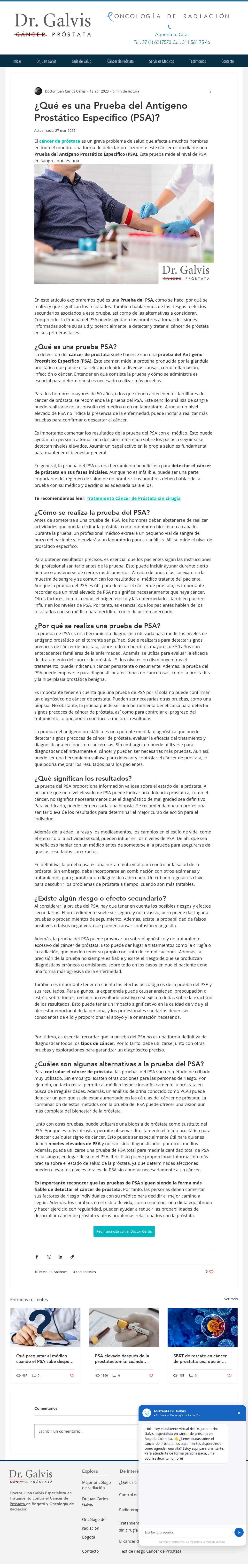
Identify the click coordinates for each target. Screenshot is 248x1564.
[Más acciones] (211, 91)
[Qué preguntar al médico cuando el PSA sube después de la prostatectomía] (45, 1327)
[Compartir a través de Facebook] (36, 1256)
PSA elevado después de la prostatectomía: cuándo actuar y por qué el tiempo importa (122, 1358)
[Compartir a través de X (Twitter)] (48, 1256)
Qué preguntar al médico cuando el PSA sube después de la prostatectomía (45, 1358)
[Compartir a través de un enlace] (72, 1256)
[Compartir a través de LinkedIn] (60, 1256)
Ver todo (231, 1299)
